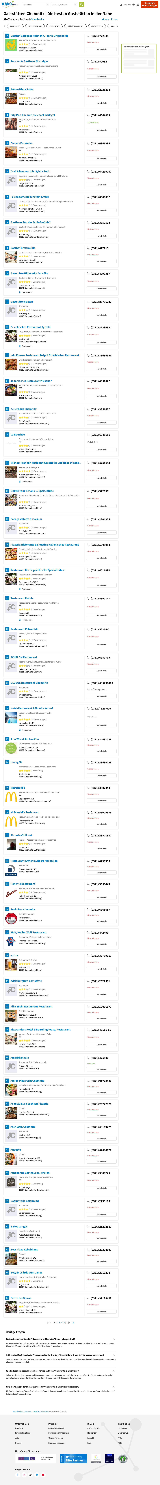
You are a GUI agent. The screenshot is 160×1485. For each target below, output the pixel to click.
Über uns (19, 1428)
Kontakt (90, 1438)
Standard (36, 19)
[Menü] (139, 4)
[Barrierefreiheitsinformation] (134, 4)
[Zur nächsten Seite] (73, 1323)
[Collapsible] (114, 1339)
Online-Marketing (55, 1438)
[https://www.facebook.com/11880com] (17, 1474)
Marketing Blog (93, 1428)
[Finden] (81, 4)
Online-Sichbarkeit (56, 1428)
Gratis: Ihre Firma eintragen (149, 4)
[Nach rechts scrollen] (115, 26)
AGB (120, 1438)
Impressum (122, 1428)
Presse (18, 1443)
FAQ (89, 1443)
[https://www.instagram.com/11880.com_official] (24, 1474)
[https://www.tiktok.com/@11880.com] (30, 1474)
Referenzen (92, 1433)
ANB (120, 1443)
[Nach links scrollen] (5, 26)
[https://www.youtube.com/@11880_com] (43, 1474)
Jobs (17, 1438)
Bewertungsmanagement (58, 1433)
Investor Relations (22, 1433)
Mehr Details (102, 49)
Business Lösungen (56, 1443)
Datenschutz (123, 1433)
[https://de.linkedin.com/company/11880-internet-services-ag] (36, 1474)
